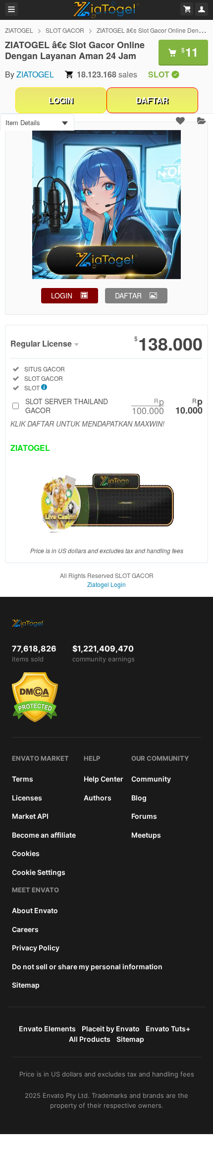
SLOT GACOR (65, 30)
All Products (89, 1039)
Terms (22, 779)
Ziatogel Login (106, 584)
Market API (30, 816)
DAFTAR (152, 100)
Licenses (27, 797)
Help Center (103, 779)
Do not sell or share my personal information (87, 966)
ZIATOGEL (19, 30)
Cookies (26, 853)
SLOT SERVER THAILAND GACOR (114, 406)
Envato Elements (47, 1028)
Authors (97, 797)
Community (151, 779)
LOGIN (61, 100)
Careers (25, 929)
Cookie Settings (38, 872)
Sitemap (26, 985)
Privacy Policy (35, 947)
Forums (144, 816)
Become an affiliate (44, 835)
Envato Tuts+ (168, 1028)
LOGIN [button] (61, 295)
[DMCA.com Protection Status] (35, 720)
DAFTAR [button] (128, 295)
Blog (139, 797)
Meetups (146, 835)
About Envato (35, 910)
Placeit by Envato (111, 1028)
